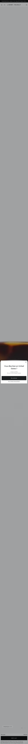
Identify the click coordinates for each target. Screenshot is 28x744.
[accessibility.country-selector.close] (25, 362)
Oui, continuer (14, 378)
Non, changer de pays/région (14, 381)
